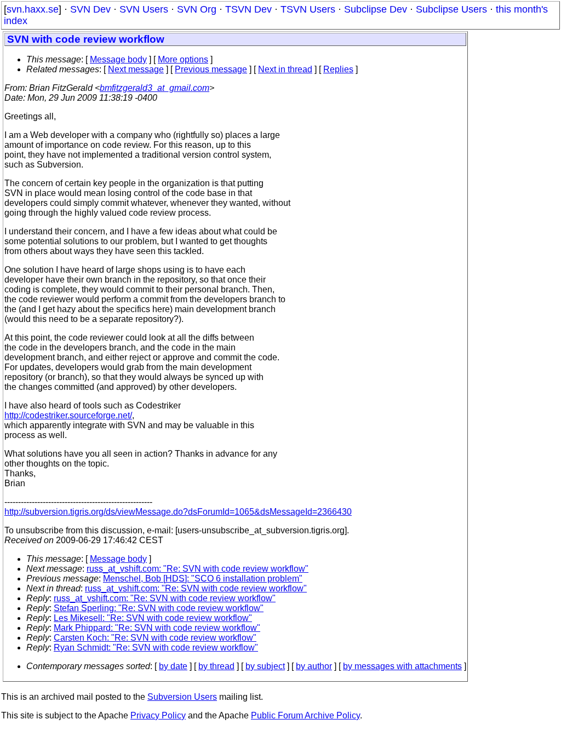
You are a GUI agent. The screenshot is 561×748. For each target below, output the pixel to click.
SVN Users (143, 9)
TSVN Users (307, 9)
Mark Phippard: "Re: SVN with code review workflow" (157, 627)
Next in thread (285, 69)
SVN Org (196, 9)
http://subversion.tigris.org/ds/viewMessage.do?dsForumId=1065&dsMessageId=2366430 (178, 511)
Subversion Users (182, 696)
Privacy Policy (158, 715)
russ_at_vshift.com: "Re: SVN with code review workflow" (197, 568)
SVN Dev (90, 9)
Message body (118, 59)
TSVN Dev (248, 9)
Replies (338, 69)
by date (173, 666)
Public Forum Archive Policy (305, 715)
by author (314, 666)
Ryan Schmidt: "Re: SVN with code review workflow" (156, 647)
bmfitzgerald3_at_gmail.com (154, 88)
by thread (216, 666)
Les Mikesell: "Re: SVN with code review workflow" (153, 618)
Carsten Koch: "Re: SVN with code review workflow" (155, 637)
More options (183, 59)
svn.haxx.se (33, 9)
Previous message (211, 69)
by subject (265, 666)
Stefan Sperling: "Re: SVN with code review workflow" (159, 608)
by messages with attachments (402, 666)
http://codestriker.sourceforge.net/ (68, 415)
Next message (136, 69)
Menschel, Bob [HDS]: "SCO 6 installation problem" (202, 578)
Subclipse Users (451, 9)
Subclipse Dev (375, 9)
